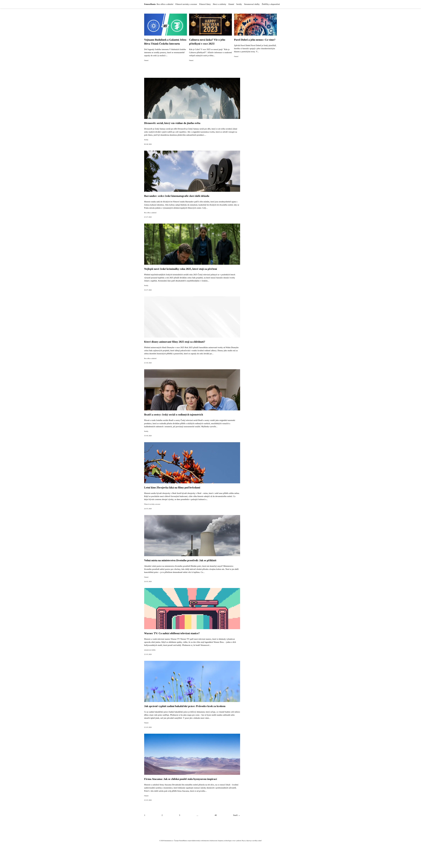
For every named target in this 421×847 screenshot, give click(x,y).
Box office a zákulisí (165, 4)
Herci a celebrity (219, 4)
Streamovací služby (252, 4)
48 (216, 815)
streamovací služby (150, 650)
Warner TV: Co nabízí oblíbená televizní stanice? (172, 633)
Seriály (239, 4)
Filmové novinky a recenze (186, 4)
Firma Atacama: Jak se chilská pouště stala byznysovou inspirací (180, 779)
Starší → (236, 815)
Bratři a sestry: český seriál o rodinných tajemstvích (173, 414)
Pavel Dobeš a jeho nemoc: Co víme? (254, 39)
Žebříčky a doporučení (271, 4)
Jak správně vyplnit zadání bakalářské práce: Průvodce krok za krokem (184, 706)
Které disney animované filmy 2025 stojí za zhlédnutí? (174, 341)
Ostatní (231, 4)
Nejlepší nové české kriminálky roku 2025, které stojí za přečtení (180, 268)
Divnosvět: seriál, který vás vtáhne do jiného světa (172, 123)
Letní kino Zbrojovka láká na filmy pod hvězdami (172, 487)
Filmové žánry (205, 4)
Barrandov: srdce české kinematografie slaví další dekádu (176, 195)
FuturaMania (150, 4)
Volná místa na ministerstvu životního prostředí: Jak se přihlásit (180, 560)
